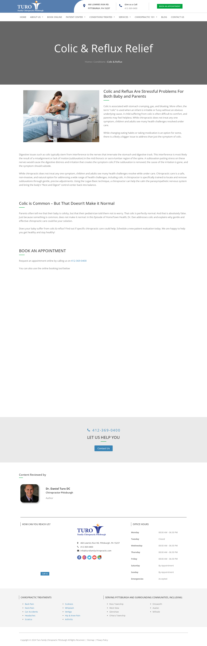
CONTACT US (177, 17)
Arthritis (69, 619)
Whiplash (69, 608)
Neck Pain (29, 608)
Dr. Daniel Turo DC (58, 488)
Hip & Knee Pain (72, 615)
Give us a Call (131, 4)
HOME (23, 17)
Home (88, 61)
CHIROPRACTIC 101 (145, 17)
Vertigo (68, 611)
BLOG (164, 17)
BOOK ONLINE (54, 17)
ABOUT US (35, 17)
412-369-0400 (79, 260)
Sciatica (28, 619)
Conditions (99, 61)
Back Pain (29, 604)
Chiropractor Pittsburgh (59, 492)
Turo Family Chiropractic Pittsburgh (52, 640)
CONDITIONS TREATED (100, 17)
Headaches (30, 615)
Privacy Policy (102, 640)
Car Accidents (31, 611)
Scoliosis (69, 604)
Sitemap (90, 640)
